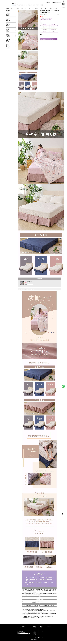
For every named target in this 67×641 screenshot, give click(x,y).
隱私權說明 (41, 631)
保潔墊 (41, 8)
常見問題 (34, 632)
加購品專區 (8, 15)
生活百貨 (45, 8)
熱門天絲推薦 (8, 13)
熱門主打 (7, 8)
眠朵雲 (22, 8)
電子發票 (34, 633)
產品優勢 (34, 627)
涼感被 (29, 8)
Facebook (59, 2)
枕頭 (25, 8)
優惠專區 (12, 8)
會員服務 (34, 634)
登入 (46, 2)
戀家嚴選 (50, 8)
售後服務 (34, 631)
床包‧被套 (17, 8)
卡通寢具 (36, 8)
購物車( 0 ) (49, 2)
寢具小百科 (55, 8)
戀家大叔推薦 (8, 10)
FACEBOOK (48, 626)
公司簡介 (41, 627)
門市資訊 (53, 2)
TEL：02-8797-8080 (20, 627)
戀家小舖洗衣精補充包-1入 (29, 281)
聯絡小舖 (56, 2)
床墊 (32, 8)
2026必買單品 (8, 14)
